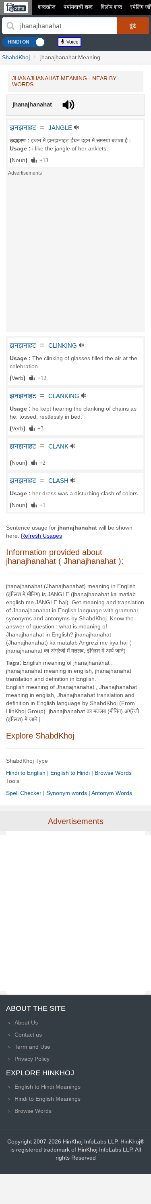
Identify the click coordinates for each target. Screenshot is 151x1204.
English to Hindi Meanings (47, 1086)
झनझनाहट (23, 127)
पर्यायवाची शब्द (78, 7)
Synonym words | (68, 793)
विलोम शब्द (111, 7)
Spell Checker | (26, 793)
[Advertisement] (75, 256)
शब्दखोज (47, 7)
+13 (42, 160)
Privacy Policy (32, 1059)
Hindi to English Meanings (47, 1098)
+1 (41, 504)
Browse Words (113, 773)
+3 (39, 428)
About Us (26, 1022)
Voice (72, 42)
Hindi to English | (28, 773)
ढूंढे (133, 26)
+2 (41, 462)
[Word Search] (10, 26)
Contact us (28, 1034)
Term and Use (32, 1046)
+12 (40, 377)
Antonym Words (111, 793)
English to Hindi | (72, 773)
